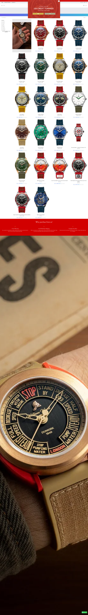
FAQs (2, 2)
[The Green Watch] (40, 66)
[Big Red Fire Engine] (40, 166)
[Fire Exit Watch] (40, 132)
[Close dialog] (59, 1)
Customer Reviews (7, 2)
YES (38, 13)
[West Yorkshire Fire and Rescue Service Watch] (21, 200)
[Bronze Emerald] (21, 166)
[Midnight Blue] (59, 132)
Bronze (3, 25)
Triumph (3, 27)
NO (50, 13)
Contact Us (13, 2)
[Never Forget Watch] (40, 200)
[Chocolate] (21, 132)
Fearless (3, 26)
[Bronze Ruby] (40, 33)
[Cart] (86, 5)
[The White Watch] (59, 66)
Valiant (3, 24)
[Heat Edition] (59, 99)
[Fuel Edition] (21, 99)
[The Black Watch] (21, 66)
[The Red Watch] (59, 33)
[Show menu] (2, 5)
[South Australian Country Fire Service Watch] (59, 166)
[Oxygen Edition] (40, 99)
